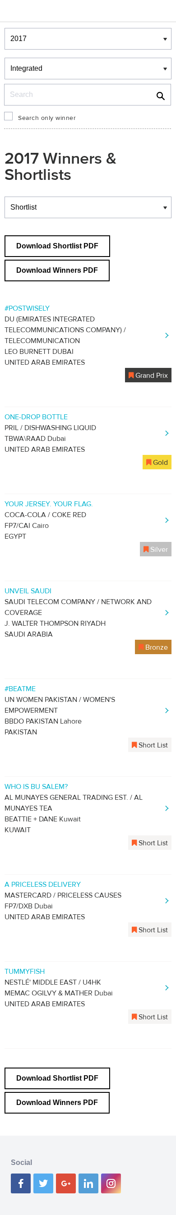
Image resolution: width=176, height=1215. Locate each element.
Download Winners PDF (57, 270)
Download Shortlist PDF (57, 246)
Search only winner (47, 118)
